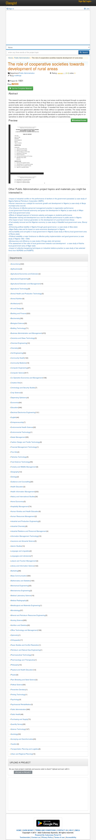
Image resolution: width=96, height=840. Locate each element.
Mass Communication (19, 575)
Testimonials (25, 837)
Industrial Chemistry (18, 526)
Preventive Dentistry (18, 689)
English (13, 417)
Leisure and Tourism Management (23, 561)
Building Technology (18, 328)
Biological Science (17, 323)
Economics (15, 402)
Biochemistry (15, 318)
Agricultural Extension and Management (25, 283)
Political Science (17, 684)
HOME (18, 830)
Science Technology (18, 729)
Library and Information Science (22, 566)
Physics (13, 674)
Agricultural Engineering (19, 279)
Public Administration (22, 58)
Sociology (14, 734)
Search (85, 52)
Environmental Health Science (22, 427)
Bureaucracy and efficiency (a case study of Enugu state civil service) (35, 241)
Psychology (15, 699)
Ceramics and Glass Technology (23, 338)
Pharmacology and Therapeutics (23, 660)
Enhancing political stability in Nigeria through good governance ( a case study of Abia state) (43, 227)
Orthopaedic (15, 640)
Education (14, 407)
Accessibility (71, 837)
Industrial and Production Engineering (25, 521)
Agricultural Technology (19, 288)
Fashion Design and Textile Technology (25, 442)
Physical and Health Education (22, 670)
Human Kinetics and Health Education (25, 511)
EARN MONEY (28, 830)
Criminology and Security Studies (23, 387)
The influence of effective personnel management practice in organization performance (41, 208)
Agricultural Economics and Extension (25, 274)
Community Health (17, 358)
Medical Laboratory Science (21, 595)
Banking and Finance (18, 313)
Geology (14, 477)
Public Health (15, 714)
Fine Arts (14, 452)
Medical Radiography (18, 600)
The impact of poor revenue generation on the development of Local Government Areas (41, 220)
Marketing (14, 571)
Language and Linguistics (20, 551)
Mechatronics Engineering (20, 590)
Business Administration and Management (26, 333)
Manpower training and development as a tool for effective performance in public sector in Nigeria (45, 217)
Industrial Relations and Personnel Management (28, 531)
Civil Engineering (17, 353)
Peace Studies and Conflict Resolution (25, 645)
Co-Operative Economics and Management (27, 378)
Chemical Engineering (19, 343)
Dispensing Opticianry (19, 397)
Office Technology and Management (24, 630)
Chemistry (14, 348)
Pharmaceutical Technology (21, 655)
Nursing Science (17, 620)
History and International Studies (23, 496)
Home (10, 58)
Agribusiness (15, 269)
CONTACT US (62, 830)
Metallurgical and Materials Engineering (25, 605)
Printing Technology (18, 694)
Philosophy (15, 665)
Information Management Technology (24, 536)
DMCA (77, 830)
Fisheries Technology (18, 457)
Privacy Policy (47, 837)
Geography (15, 472)
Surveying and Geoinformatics (22, 739)
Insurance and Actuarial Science (23, 541)
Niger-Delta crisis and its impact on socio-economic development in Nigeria (37, 229)
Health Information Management (23, 491)
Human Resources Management (23, 516)
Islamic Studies (16, 546)
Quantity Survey (16, 724)
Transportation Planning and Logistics (25, 749)
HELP (71, 830)
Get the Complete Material (22, 88)
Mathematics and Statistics (20, 580)
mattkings (17, 75)
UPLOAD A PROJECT (23, 772)
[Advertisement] (48, 27)
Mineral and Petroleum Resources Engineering (28, 615)
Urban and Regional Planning (21, 754)
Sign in (11, 8)
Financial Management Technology (24, 447)
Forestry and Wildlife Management (23, 467)
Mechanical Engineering (19, 585)
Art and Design (16, 308)
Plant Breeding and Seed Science (23, 679)
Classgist (11, 2)
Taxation (14, 744)
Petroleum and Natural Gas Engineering (25, 650)
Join (87, 8)
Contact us (35, 837)
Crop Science (16, 392)
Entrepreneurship (17, 422)
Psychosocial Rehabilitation (21, 704)
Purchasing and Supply (19, 719)
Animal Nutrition (16, 298)
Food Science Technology (20, 462)
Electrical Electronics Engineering (23, 412)
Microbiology (15, 610)
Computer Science (17, 373)
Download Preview (80, 120)
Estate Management (18, 437)
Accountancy (15, 264)
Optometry (14, 635)
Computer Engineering (19, 368)
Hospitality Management (20, 506)
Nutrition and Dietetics (19, 625)
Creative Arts (15, 382)
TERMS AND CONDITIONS (45, 830)
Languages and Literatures (21, 556)
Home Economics (17, 501)
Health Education (17, 486)
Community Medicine (18, 363)
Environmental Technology (20, 432)
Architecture (15, 303)
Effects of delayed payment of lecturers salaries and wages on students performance (40, 215)
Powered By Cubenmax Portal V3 (48, 835)
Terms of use (59, 837)
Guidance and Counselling (20, 481)
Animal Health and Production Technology (26, 293)
